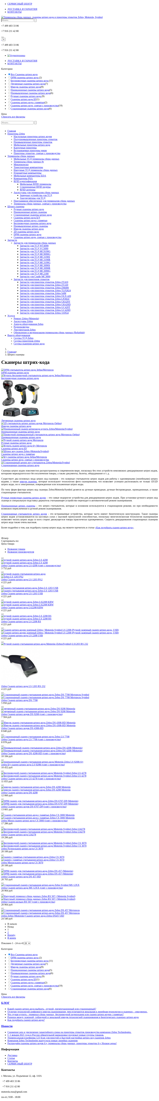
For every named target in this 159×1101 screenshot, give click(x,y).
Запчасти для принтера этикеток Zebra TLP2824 (45, 290)
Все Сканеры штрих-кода (24, 74)
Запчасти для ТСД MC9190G (35, 251)
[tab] (79, 69)
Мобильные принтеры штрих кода (32, 145)
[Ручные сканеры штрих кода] (22, 440)
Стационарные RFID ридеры (35, 187)
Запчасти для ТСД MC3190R (35, 259)
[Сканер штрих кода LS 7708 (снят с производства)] (35, 736)
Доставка (12, 1055)
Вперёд (11, 935)
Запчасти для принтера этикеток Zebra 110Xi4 (44, 313)
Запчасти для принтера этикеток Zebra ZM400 (44, 287)
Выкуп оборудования (18, 335)
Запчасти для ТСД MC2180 (34, 273)
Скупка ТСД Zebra (23, 338)
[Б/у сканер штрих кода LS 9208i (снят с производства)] (42, 761)
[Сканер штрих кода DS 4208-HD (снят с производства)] (79, 749)
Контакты (12, 1061)
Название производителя (20, 551)
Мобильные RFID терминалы (35, 184)
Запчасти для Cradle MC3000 (35, 276)
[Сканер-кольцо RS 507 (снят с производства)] (79, 897)
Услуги (11, 315)
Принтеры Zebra (16, 133)
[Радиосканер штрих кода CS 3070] (79, 844)
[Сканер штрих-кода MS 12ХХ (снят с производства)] (40, 885)
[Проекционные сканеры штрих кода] (37, 429)
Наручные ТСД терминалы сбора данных (36, 170)
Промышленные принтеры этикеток (33, 142)
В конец (11, 938)
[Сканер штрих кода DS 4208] (79, 788)
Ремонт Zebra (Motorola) (26, 318)
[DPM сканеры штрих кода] (27, 370)
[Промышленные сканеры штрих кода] (40, 434)
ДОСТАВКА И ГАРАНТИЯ (22, 9)
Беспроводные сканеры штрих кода (30, 80)
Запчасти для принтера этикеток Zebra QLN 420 (45, 296)
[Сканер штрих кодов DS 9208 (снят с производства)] (79, 710)
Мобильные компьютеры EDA (30, 175)
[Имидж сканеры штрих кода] (31, 423)
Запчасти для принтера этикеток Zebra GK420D (45, 304)
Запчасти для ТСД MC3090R (35, 268)
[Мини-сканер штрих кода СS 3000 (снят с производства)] (79, 816)
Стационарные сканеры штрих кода (30, 108)
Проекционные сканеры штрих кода (30, 90)
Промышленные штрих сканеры (31, 226)
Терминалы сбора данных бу (29, 161)
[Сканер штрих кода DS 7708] (79, 696)
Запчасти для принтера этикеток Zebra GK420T (45, 301)
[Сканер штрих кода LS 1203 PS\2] (79, 575)
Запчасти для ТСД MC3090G (35, 271)
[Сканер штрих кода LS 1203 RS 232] (79, 664)
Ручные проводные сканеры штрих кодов (23, 497)
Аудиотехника (17, 55)
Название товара (16, 549)
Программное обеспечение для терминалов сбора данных (44, 201)
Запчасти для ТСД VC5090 (34, 248)
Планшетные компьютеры (27, 173)
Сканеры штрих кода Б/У (27, 217)
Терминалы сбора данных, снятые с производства (40, 203)
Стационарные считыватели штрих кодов (24, 514)
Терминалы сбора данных (21, 156)
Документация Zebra (25, 329)
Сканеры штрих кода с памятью (27, 102)
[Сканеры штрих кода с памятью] (25, 451)
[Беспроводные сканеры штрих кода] (36, 375)
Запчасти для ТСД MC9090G (35, 254)
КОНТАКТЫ (14, 12)
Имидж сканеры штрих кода (26, 87)
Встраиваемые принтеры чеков (30, 150)
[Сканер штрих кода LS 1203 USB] (79, 589)
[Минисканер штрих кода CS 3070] (79, 858)
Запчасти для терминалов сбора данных (35, 243)
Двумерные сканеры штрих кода (28, 83)
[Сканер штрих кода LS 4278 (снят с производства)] (79, 774)
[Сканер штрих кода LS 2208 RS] (79, 617)
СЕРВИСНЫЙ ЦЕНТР (19, 3)
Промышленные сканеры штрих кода (30, 93)
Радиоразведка (21, 327)
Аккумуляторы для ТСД (32, 198)
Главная (11, 131)
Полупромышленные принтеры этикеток (35, 139)
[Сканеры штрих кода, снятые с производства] (24, 457)
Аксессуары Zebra (23, 321)
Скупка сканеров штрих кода (29, 343)
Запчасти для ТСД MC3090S (35, 265)
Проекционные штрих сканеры (30, 212)
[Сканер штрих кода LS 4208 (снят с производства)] (79, 561)
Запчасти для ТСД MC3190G (35, 262)
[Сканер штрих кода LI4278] (79, 830)
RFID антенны (27, 189)
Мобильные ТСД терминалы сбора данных (36, 159)
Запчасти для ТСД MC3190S (35, 257)
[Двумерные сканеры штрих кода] (20, 417)
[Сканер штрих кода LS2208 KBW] (79, 603)
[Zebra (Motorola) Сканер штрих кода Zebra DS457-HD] (79, 911)
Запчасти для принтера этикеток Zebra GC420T (45, 307)
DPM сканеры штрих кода (25, 77)
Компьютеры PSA (23, 178)
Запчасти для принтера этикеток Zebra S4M (43, 293)
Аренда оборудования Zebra (28, 324)
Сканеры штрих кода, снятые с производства (34, 105)
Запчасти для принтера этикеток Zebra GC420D (45, 310)
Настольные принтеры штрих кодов (33, 136)
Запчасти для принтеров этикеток (32, 279)
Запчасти (12, 240)
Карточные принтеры (25, 147)
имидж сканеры (28, 481)
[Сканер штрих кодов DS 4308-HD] (79, 724)
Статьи (11, 1058)
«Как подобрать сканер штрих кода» (114, 527)
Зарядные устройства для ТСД (36, 195)
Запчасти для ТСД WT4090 (34, 245)
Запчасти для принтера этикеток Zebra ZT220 (44, 285)
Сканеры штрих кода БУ (23, 99)
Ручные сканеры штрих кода (26, 96)
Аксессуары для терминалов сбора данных (36, 192)
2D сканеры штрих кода (26, 231)
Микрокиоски (21, 164)
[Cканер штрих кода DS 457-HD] (79, 872)
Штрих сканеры (15, 206)
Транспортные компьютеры (28, 167)
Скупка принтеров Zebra (27, 341)
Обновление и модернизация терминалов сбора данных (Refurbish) (49, 332)
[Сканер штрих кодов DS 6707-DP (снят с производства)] (79, 802)
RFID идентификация (25, 181)
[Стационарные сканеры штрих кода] (35, 462)
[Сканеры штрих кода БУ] (24, 445)
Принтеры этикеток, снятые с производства (37, 153)
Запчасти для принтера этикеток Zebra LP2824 (44, 299)
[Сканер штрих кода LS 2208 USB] (79, 631)
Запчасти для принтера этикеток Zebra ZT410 (44, 282)
